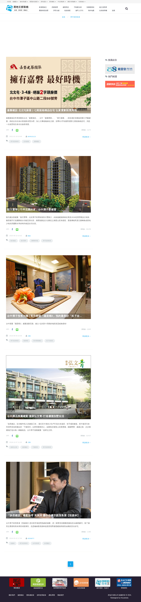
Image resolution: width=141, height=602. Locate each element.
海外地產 (91, 10)
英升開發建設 (37, 340)
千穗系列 (35, 447)
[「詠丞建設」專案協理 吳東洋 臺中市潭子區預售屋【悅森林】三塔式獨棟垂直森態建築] (48, 490)
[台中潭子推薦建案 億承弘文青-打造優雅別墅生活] (48, 387)
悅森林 (13, 543)
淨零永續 (56, 10)
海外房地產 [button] (23, 1)
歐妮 (29, 236)
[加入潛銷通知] (120, 84)
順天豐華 (23, 240)
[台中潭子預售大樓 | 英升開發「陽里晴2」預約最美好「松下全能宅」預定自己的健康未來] (48, 287)
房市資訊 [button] (43, 1)
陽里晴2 (26, 340)
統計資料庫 (103, 7)
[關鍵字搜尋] (127, 9)
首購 (113, 10)
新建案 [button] (15, 1)
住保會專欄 (103, 10)
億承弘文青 (14, 447)
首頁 (63, 17)
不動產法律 (78, 7)
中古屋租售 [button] (61, 1)
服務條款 (21, 595)
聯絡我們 (61, 595)
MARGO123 (32, 136)
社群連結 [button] (81, 1)
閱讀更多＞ (87, 137)
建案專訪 (66, 7)
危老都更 (67, 10)
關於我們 (12, 595)
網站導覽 (52, 595)
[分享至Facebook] (12, 130)
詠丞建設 (47, 543)
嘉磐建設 (36, 141)
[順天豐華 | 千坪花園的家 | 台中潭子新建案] (48, 184)
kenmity (31, 538)
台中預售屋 (36, 543)
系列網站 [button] (52, 1)
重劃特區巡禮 (43, 10)
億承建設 (25, 447)
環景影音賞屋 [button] (34, 1)
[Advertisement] (70, 36)
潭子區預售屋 (15, 141)
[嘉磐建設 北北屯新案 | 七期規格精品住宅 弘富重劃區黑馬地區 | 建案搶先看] (48, 85)
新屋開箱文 (43, 7)
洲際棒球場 (34, 240)
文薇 (29, 336)
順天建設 (13, 240)
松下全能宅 (49, 340)
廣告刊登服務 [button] (72, 1)
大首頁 (9, 1)
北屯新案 (26, 141)
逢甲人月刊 (79, 10)
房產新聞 (55, 7)
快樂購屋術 (90, 7)
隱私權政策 (30, 595)
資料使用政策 (41, 595)
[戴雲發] (120, 69)
